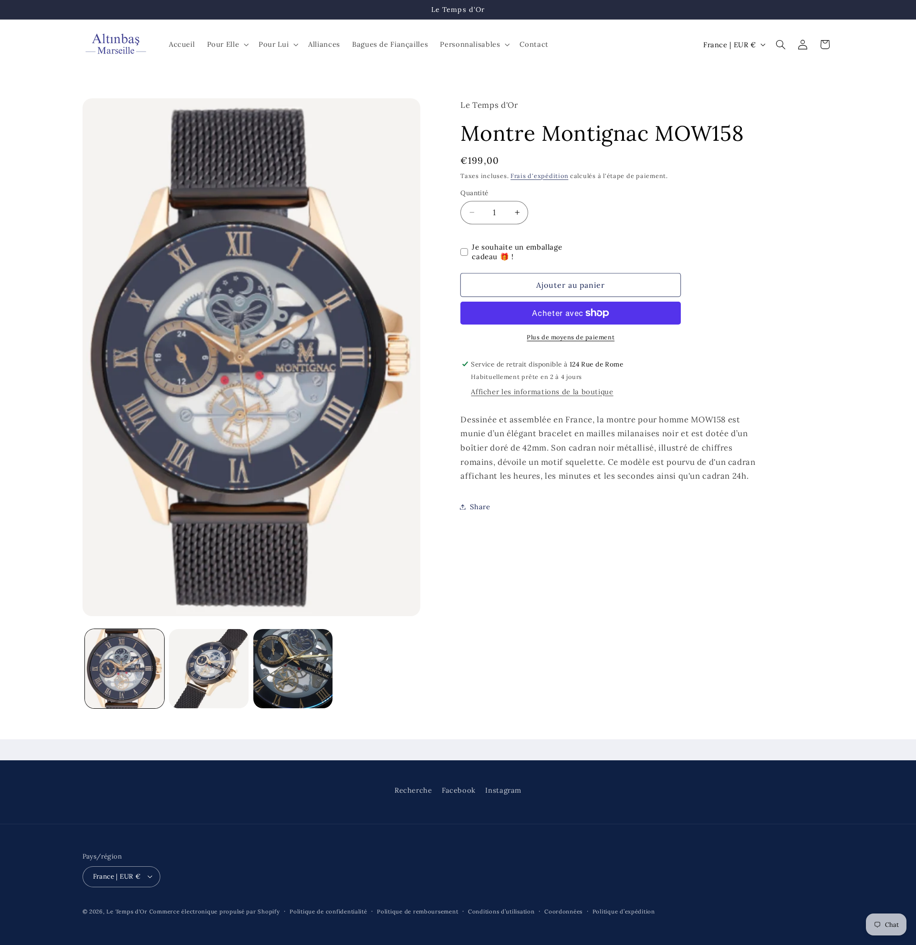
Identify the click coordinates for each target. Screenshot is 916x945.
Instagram (503, 789)
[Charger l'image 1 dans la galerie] (124, 668)
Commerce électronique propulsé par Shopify (214, 911)
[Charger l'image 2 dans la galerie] (208, 668)
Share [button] (480, 506)
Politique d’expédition (624, 911)
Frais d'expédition (539, 175)
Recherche (413, 789)
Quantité (474, 193)
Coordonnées (563, 911)
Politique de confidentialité (328, 911)
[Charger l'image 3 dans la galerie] (293, 668)
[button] (227, 44)
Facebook (459, 789)
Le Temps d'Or (126, 911)
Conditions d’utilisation (501, 911)
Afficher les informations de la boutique (542, 391)
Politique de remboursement (417, 911)
